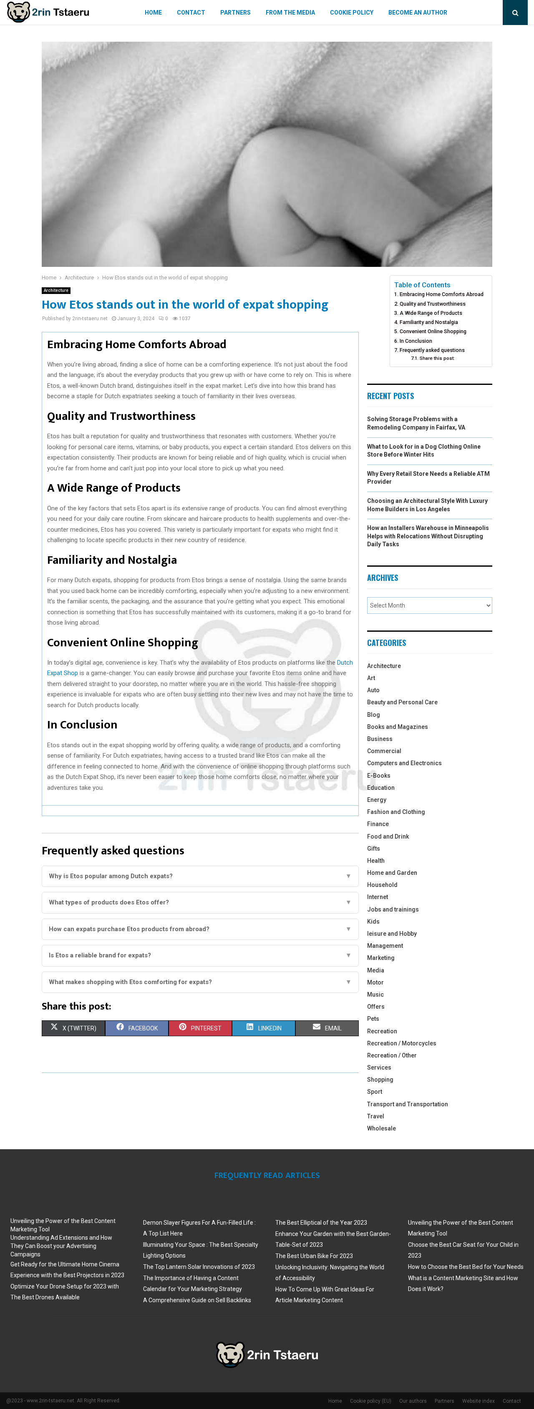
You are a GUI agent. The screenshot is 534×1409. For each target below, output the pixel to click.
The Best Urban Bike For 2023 (314, 1256)
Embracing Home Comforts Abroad (442, 294)
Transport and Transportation (407, 1104)
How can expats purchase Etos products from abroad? (200, 929)
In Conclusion (416, 341)
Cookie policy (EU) (370, 1401)
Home (153, 12)
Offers (376, 1006)
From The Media (290, 12)
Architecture (56, 290)
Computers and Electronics (404, 763)
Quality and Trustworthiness (433, 304)
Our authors (413, 1401)
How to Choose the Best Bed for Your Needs (466, 1266)
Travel (375, 1116)
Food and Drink (388, 836)
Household (382, 885)
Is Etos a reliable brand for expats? (200, 955)
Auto (373, 690)
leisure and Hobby (392, 933)
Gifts (373, 848)
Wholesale (381, 1128)
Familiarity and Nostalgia (429, 322)
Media (375, 970)
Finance (378, 824)
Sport (374, 1091)
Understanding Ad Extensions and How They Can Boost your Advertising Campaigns (61, 1245)
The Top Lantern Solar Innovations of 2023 (199, 1266)
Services (379, 1067)
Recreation (382, 1031)
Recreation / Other (392, 1055)
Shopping (380, 1079)
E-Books (378, 775)
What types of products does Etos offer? (200, 902)
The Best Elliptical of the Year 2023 (321, 1222)
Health (376, 860)
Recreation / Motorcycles (401, 1043)
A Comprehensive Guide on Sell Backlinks (197, 1300)
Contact (191, 12)
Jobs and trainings (393, 909)
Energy (376, 799)
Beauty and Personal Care (402, 702)
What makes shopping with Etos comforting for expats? (200, 982)
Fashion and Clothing (396, 812)
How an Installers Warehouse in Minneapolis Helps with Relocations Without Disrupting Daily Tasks (428, 536)
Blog (373, 714)
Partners (235, 12)
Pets (373, 1018)
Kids (373, 921)
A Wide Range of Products (431, 313)
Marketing (381, 957)
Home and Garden (392, 872)
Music (375, 994)
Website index (478, 1401)
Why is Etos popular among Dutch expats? (200, 876)
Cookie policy (351, 12)
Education (381, 787)
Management (385, 945)
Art (371, 678)
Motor (375, 982)
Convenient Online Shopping (433, 331)
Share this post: (437, 358)
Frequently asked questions (432, 350)
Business (380, 739)
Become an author (417, 12)
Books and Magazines (397, 726)
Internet (377, 897)
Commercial (384, 751)
